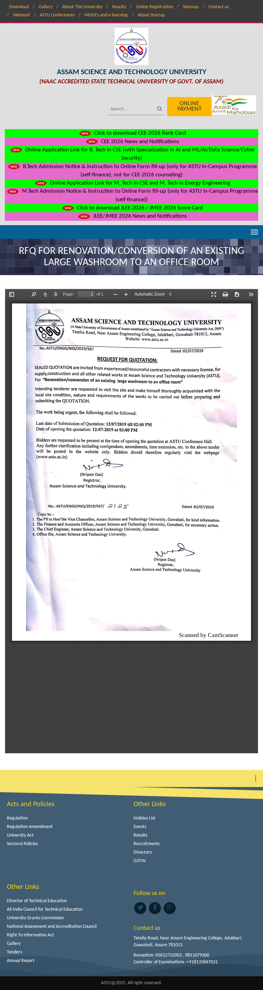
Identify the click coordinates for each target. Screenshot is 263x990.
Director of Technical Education (37, 901)
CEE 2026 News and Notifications (139, 142)
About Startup (151, 15)
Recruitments (147, 843)
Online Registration (154, 7)
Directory (143, 852)
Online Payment (189, 106)
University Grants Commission (35, 918)
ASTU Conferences (57, 15)
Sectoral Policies (22, 843)
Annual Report (21, 960)
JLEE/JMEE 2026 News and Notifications (139, 216)
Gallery (45, 7)
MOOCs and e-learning (106, 15)
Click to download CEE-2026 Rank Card (139, 133)
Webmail (21, 15)
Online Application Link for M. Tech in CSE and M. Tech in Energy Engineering (139, 183)
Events (140, 826)
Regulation (17, 818)
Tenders (14, 952)
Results (119, 7)
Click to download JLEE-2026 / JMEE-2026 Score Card (139, 208)
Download (19, 7)
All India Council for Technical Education (45, 909)
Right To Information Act (30, 935)
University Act (20, 835)
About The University (82, 7)
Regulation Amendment (30, 826)
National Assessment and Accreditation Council (52, 926)
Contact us (219, 7)
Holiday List (144, 818)
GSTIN (140, 861)
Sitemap (191, 7)
